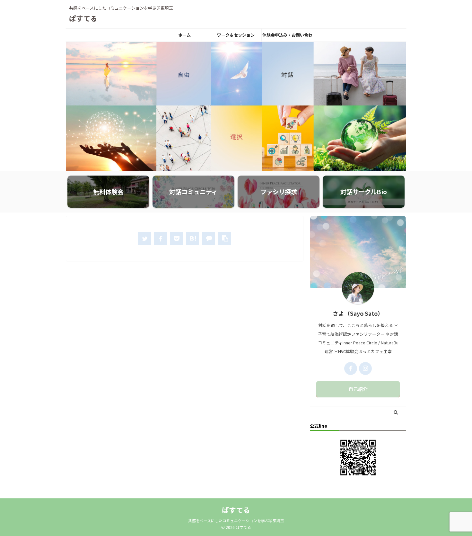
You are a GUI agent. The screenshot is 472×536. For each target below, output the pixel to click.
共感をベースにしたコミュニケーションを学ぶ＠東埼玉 (236, 520)
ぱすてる (83, 18)
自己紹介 (358, 389)
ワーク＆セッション (236, 35)
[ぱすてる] (192, 238)
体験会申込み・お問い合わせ (287, 36)
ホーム (184, 35)
